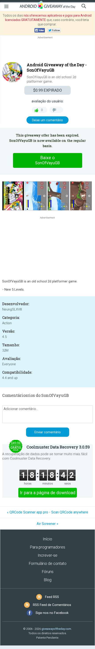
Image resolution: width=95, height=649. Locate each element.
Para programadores (47, 547)
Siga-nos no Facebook (52, 613)
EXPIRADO (47, 90)
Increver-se (47, 555)
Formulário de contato (47, 563)
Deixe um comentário (47, 120)
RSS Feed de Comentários (52, 605)
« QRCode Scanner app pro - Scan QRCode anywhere (47, 512)
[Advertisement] (47, 50)
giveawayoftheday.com (56, 628)
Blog (47, 579)
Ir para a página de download (47, 492)
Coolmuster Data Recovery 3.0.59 (58, 447)
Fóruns (47, 571)
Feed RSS (52, 597)
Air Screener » (47, 524)
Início (47, 539)
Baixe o (47, 160)
